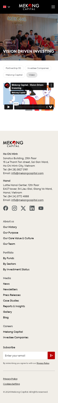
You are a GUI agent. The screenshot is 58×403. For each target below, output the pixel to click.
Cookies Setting (11, 384)
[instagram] (14, 208)
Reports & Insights (14, 306)
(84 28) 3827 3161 (18, 169)
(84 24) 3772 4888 (18, 196)
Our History (10, 227)
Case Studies (11, 300)
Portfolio (8, 252)
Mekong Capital (13, 332)
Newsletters (10, 289)
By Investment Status (16, 269)
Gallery (9, 42)
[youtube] (40, 208)
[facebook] (5, 208)
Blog (6, 317)
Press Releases (12, 295)
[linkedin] (32, 208)
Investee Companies (15, 337)
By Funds (8, 258)
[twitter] (23, 208)
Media (7, 278)
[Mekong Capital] (29, 6)
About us (8, 221)
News (6, 284)
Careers (8, 326)
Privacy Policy (43, 363)
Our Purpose (10, 232)
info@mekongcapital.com (27, 173)
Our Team (9, 244)
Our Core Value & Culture (18, 238)
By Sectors (9, 264)
